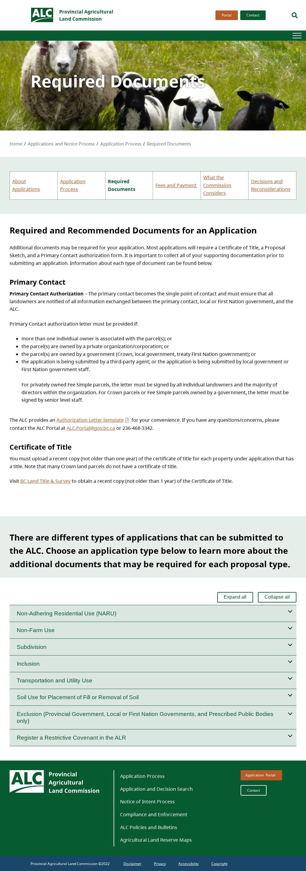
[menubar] (239, 15)
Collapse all (277, 597)
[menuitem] (225, 15)
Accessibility (188, 863)
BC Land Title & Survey (45, 481)
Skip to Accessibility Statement (214, 20)
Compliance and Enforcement (153, 814)
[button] (153, 613)
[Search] (294, 15)
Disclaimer (132, 863)
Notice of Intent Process (147, 801)
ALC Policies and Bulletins (148, 827)
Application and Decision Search (156, 789)
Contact (253, 15)
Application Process (142, 776)
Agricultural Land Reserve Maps (156, 840)
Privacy (160, 863)
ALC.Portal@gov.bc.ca (91, 428)
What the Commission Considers (217, 185)
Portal (227, 15)
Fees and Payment (176, 185)
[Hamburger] (297, 36)
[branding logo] (42, 15)
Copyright (219, 863)
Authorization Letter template (90, 420)
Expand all (235, 597)
